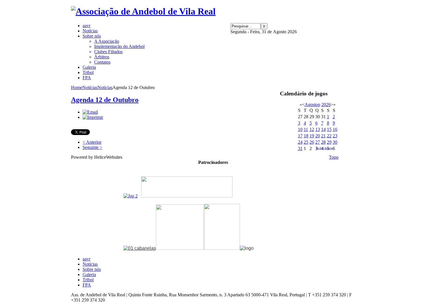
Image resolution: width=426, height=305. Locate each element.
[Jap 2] (130, 195)
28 (323, 142)
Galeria (89, 274)
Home (76, 87)
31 (300, 148)
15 (329, 129)
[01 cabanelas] (139, 248)
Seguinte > (92, 147)
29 (329, 142)
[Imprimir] (93, 117)
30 (335, 142)
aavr (86, 258)
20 (317, 135)
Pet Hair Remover (324, 148)
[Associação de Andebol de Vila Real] (143, 11)
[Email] (90, 112)
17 (300, 135)
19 (312, 135)
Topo (333, 157)
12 (312, 129)
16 (335, 129)
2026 (326, 104)
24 (300, 142)
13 (317, 129)
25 (306, 142)
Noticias (104, 87)
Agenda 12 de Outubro (105, 99)
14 (323, 129)
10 (300, 129)
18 (306, 135)
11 (306, 129)
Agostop (312, 104)
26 (312, 142)
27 (317, 142)
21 (323, 135)
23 (335, 135)
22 (329, 135)
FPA (87, 284)
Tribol (88, 279)
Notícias (89, 87)
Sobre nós (92, 269)
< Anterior (92, 142)
